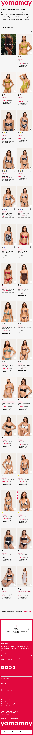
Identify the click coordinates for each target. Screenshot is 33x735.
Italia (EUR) (4, 718)
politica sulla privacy (6, 659)
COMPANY (3, 683)
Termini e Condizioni (6, 700)
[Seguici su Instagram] (2, 667)
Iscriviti (29, 654)
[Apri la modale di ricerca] (4, 732)
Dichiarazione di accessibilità (9, 706)
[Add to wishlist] (30, 57)
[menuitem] (4, 732)
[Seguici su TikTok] (14, 667)
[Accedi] (13, 732)
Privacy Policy (5, 702)
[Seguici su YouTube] (10, 667)
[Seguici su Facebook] (6, 667)
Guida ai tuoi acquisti (6, 674)
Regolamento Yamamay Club (9, 704)
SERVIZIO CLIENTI (5, 678)
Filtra (30, 31)
